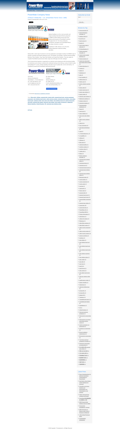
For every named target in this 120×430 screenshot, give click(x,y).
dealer (81, 70)
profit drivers (82, 216)
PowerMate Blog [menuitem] (31, 10)
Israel (81, 131)
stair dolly (30, 102)
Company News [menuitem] (40, 10)
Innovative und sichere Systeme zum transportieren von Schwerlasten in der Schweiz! (84, 389)
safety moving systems (51, 99)
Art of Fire (82, 38)
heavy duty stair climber (47, 100)
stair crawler (58, 102)
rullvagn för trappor (84, 218)
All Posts (30, 110)
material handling (83, 144)
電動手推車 (82, 362)
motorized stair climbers (63, 99)
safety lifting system (84, 225)
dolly (81, 75)
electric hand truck (69, 100)
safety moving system (84, 231)
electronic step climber (49, 102)
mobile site (82, 151)
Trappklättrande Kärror (85, 299)
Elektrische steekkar (84, 98)
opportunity (82, 188)
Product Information (84, 214)
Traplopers (82, 297)
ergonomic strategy (84, 103)
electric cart (82, 81)
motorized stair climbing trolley (54, 103)
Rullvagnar (82, 221)
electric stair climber (84, 92)
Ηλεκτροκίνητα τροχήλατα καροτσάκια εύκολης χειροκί (84, 321)
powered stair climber (38, 102)
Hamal (81, 109)
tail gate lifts (82, 292)
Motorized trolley (83, 177)
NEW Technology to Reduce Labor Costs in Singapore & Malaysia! (84, 411)
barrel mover (82, 40)
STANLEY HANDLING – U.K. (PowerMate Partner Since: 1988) (47, 17)
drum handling (83, 77)
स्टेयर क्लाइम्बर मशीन (83, 353)
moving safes (83, 184)
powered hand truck (59, 97)
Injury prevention (83, 125)
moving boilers (83, 179)
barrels (81, 43)
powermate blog (83, 207)
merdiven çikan (83, 149)
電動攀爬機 (82, 364)
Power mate (82, 190)
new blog (82, 186)
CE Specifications (83, 49)
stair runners (82, 270)
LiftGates (82, 140)
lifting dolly (33, 97)
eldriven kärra (83, 79)
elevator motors (83, 101)
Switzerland (82, 284)
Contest (81, 68)
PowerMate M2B (83, 212)
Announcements (83, 30)
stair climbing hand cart (59, 100)
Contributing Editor (35, 19)
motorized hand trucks (85, 167)
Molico (81, 153)
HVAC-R (81, 123)
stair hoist (82, 264)
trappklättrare (83, 305)
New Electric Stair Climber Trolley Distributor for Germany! (85, 383)
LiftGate (38, 97)
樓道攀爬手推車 (83, 357)
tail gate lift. (64, 102)
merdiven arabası (84, 146)
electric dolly (51, 97)
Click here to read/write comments (42, 93)
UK (45, 103)
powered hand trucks (84, 197)
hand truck (82, 111)
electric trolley (83, 94)
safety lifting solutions (84, 223)
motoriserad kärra (84, 163)
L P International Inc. (84, 133)
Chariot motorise (83, 58)
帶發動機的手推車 (84, 355)
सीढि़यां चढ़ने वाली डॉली (84, 351)
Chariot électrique (84, 66)
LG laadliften (82, 135)
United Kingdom (40, 103)
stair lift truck (82, 268)
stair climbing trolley (84, 257)
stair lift (81, 266)
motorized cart (83, 165)
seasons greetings (84, 235)
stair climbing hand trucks (39, 99)
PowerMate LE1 (83, 209)
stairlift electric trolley (84, 280)
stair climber (82, 240)
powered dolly (44, 97)
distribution (82, 72)
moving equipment (69, 97)
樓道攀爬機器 (83, 359)
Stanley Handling (32, 103)
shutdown (82, 238)
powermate (30, 99)
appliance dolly (37, 100)
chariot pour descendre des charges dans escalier (85, 63)
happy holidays (83, 113)
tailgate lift (69, 102)
